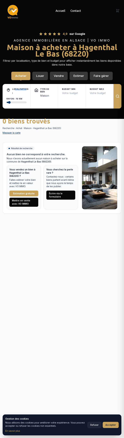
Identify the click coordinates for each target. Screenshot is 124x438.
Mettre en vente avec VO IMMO (21, 202)
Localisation (12, 89)
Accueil (60, 10)
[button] (8, 90)
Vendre (59, 76)
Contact (75, 10)
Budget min (68, 89)
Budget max (97, 89)
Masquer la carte (12, 132)
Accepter (110, 424)
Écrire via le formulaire (55, 195)
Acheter (20, 76)
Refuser (94, 424)
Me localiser (20, 89)
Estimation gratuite (24, 193)
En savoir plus (12, 430)
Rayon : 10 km (14, 99)
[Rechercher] (117, 96)
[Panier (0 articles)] (117, 10)
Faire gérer (101, 76)
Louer (40, 76)
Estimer (78, 76)
